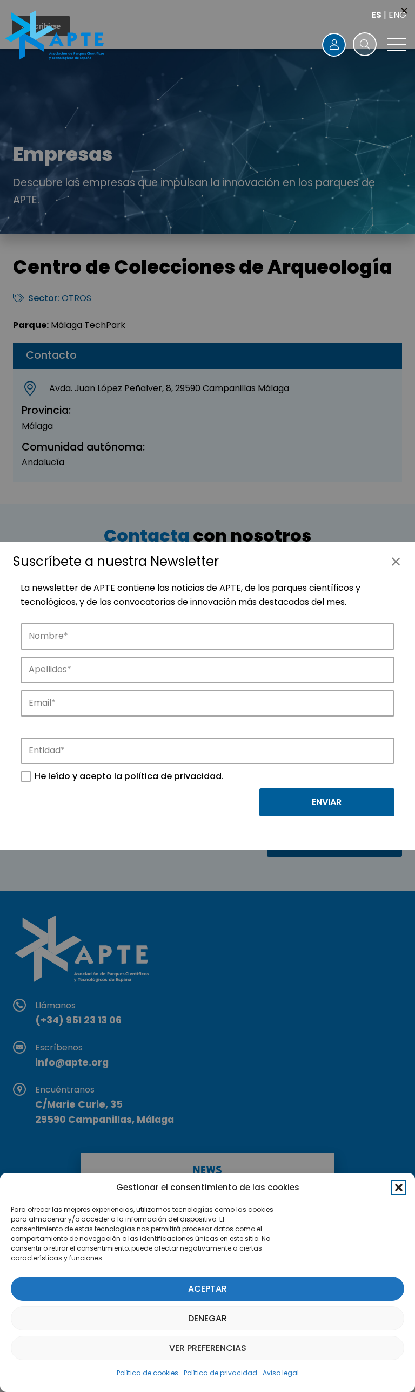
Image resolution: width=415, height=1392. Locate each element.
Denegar (207, 1318)
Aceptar (207, 1288)
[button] (398, 1187)
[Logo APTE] (56, 36)
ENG (397, 15)
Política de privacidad (220, 1372)
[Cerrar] (395, 561)
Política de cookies (147, 1372)
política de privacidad (173, 776)
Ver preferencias (207, 1348)
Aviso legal (281, 1372)
